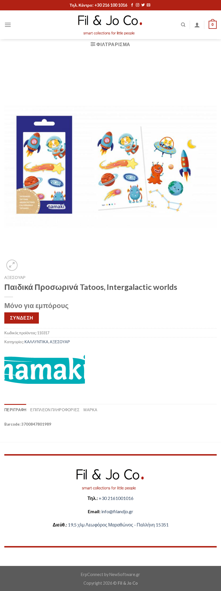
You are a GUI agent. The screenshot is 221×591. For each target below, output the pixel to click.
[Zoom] (12, 265)
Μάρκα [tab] (90, 409)
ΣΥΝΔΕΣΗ (21, 317)
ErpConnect (92, 574)
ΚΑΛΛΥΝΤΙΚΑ (36, 341)
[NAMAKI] (44, 369)
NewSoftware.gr (124, 574)
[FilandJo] (110, 25)
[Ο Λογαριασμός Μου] (197, 24)
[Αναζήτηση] (183, 24)
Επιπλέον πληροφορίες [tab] (54, 409)
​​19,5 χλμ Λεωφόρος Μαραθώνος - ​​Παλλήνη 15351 (118, 524)
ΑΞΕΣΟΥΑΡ (14, 277)
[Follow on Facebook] (132, 5)
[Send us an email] (148, 5)
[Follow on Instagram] (137, 5)
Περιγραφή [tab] (15, 409)
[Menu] (7, 25)
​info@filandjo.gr (117, 511)
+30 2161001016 (116, 498)
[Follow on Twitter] (143, 5)
